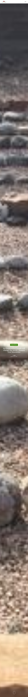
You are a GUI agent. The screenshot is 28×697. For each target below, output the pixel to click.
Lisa (14, 355)
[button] (25, 1)
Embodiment (14, 344)
